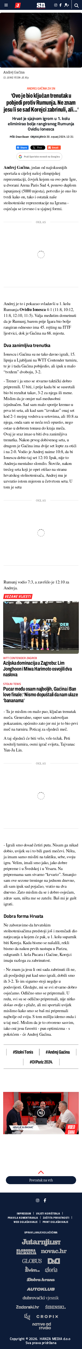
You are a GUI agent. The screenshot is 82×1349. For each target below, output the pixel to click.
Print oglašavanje (55, 1222)
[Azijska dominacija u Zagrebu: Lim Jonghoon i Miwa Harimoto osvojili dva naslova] (41, 627)
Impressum (24, 1213)
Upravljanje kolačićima (41, 1232)
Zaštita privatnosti (56, 1217)
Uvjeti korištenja (48, 1213)
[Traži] (76, 6)
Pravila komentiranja (23, 1217)
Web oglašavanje (26, 1222)
